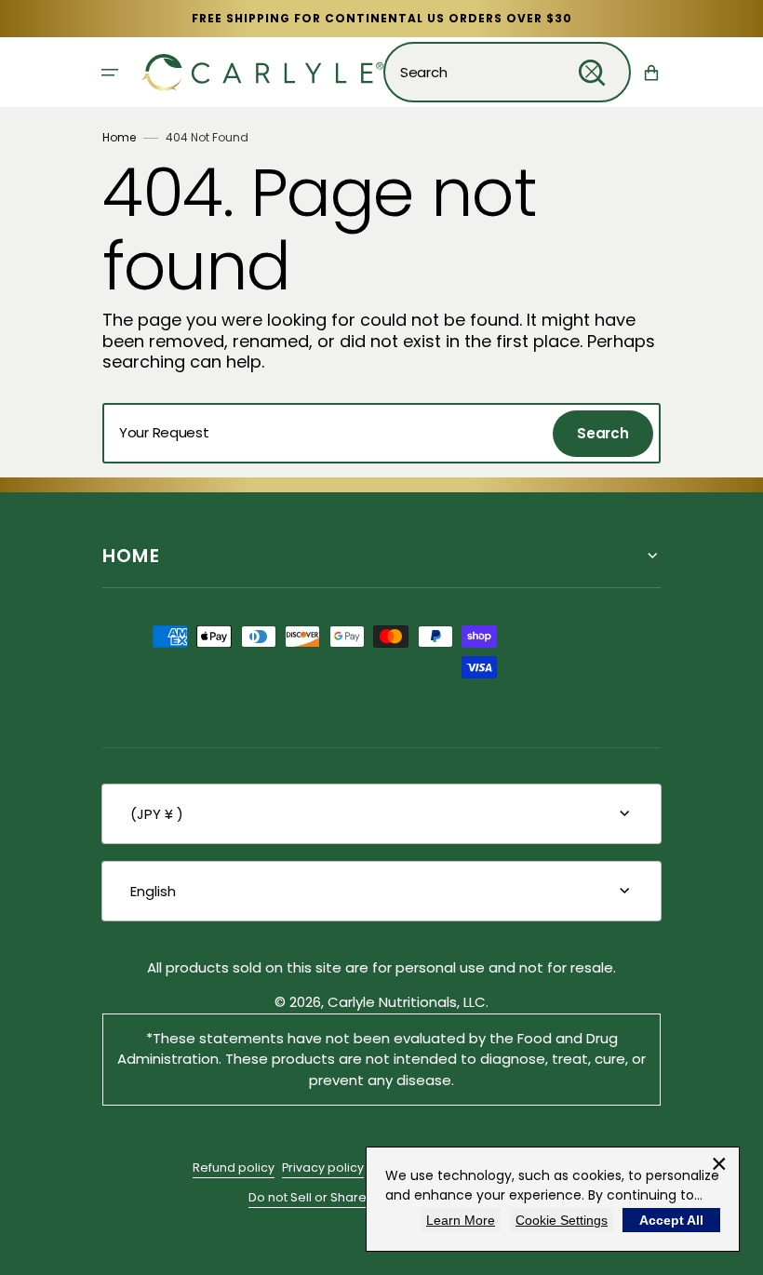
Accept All (671, 1220)
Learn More (460, 1220)
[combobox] (507, 72)
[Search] (591, 72)
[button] (109, 72)
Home (119, 137)
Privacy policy (323, 1167)
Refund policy (233, 1167)
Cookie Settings (561, 1220)
